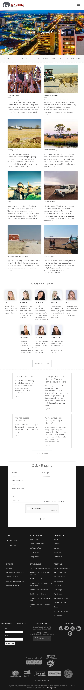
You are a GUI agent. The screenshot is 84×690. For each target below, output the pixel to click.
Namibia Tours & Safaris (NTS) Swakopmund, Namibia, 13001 (42, 628)
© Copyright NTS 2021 (42, 680)
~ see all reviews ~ (42, 454)
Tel (13, 497)
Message (45, 472)
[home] (15, 3)
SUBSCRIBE (10, 643)
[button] (78, 5)
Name (14, 472)
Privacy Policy (51, 688)
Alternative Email (18, 489)
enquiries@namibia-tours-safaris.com (42, 634)
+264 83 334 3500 (42, 632)
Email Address (17, 480)
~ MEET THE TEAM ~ (42, 363)
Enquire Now (11, 540)
